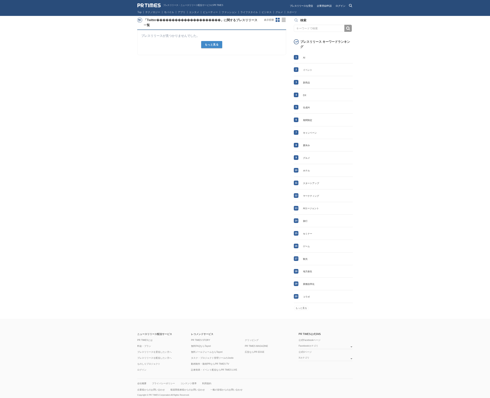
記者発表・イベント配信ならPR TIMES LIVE (214, 369)
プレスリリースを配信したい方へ (154, 358)
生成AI (306, 107)
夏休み (306, 145)
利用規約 (206, 383)
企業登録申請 (324, 5)
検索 (348, 28)
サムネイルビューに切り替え (277, 20)
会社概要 (141, 383)
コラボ (306, 296)
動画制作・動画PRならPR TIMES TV (210, 364)
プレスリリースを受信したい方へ (154, 352)
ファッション (229, 12)
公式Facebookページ (309, 340)
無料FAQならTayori (201, 346)
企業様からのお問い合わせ (151, 389)
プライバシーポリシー (163, 383)
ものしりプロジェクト (148, 364)
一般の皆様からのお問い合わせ (226, 389)
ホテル (306, 170)
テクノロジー (152, 12)
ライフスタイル (249, 12)
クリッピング (252, 340)
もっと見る (212, 44)
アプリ (181, 12)
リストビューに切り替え (284, 20)
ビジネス (267, 12)
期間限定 (307, 120)
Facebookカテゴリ (308, 346)
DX (304, 95)
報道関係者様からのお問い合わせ (187, 389)
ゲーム (306, 246)
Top (139, 12)
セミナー (307, 233)
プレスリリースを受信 (301, 5)
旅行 (305, 221)
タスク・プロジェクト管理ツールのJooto (212, 358)
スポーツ (292, 12)
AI (304, 57)
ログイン (340, 5)
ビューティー (210, 12)
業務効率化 (308, 284)
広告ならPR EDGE (254, 352)
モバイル (169, 12)
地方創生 (307, 271)
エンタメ (194, 12)
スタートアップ (311, 183)
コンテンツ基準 (188, 383)
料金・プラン (144, 346)
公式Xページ (305, 352)
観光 (305, 259)
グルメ (279, 12)
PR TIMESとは (145, 340)
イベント (307, 70)
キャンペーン (310, 133)
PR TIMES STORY (200, 340)
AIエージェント (311, 208)
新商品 (306, 82)
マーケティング (311, 196)
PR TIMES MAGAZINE (256, 346)
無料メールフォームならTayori (207, 352)
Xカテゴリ (304, 358)
